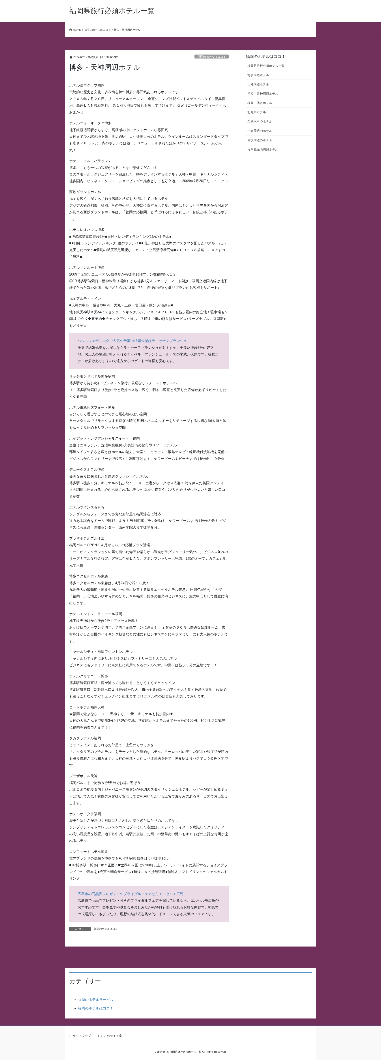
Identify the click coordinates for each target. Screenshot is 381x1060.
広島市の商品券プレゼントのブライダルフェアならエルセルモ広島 (130, 894)
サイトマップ (82, 1035)
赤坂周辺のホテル (259, 140)
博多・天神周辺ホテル (262, 93)
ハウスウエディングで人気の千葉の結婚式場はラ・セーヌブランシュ (132, 341)
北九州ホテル (256, 112)
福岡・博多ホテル (259, 103)
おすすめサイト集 (109, 1035)
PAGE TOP (368, 1024)
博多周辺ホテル (258, 75)
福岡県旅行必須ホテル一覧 (265, 66)
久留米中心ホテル (259, 121)
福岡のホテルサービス (95, 999)
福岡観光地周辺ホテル (262, 149)
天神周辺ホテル (258, 84)
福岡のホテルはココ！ (211, 56)
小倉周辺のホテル (259, 130)
